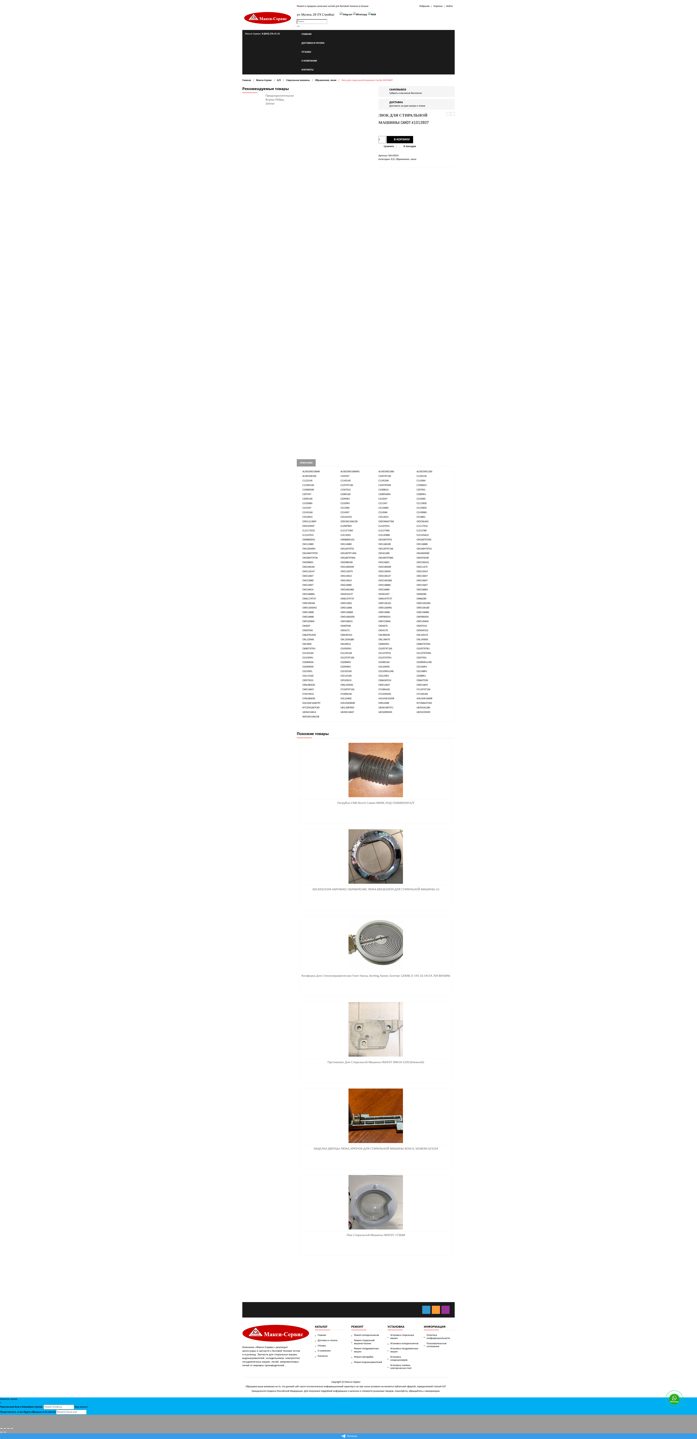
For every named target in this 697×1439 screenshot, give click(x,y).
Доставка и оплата (327, 1340)
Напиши (352, 1436)
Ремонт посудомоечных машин (366, 1350)
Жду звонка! (81, 1407)
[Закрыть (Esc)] (1, 1428)
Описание (306, 463)
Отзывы (322, 1345)
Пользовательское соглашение (437, 1345)
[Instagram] (445, 1310)
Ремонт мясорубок (364, 1357)
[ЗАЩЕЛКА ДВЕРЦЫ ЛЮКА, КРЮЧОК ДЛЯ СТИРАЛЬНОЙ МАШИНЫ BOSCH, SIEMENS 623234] (375, 1115)
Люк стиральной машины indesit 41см (453, 114)
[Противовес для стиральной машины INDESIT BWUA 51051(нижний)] (375, 1029)
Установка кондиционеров (398, 1358)
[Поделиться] (4, 1428)
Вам (17, 1407)
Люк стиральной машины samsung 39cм (448, 114)
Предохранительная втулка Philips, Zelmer (280, 99)
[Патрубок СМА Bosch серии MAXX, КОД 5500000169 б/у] (375, 770)
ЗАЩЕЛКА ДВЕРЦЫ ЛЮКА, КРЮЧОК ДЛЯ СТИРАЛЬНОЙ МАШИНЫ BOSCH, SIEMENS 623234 (375, 1148)
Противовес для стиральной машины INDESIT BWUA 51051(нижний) (375, 1062)
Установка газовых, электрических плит (401, 1367)
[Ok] (436, 1310)
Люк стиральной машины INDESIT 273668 (376, 1235)
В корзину (402, 139)
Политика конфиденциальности (438, 1337)
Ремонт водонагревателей (368, 1362)
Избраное (424, 6)
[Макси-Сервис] (267, 18)
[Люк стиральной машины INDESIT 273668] (375, 1202)
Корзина (438, 6)
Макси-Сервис (264, 80)
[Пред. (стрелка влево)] (1, 1432)
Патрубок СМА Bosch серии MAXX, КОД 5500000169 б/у (375, 803)
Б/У (279, 80)
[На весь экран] (8, 1428)
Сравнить (389, 146)
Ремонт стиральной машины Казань (364, 1342)
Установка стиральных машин (402, 1337)
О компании (324, 1350)
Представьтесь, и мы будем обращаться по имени (28, 1412)
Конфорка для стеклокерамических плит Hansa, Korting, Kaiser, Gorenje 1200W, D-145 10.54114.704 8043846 (375, 976)
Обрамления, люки (325, 80)
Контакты (323, 1356)
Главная (246, 80)
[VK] (426, 1310)
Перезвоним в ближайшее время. (21, 1407)
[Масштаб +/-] (11, 1428)
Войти (449, 6)
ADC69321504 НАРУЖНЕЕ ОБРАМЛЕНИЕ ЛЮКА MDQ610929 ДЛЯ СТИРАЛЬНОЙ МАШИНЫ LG (375, 889)
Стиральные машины (298, 80)
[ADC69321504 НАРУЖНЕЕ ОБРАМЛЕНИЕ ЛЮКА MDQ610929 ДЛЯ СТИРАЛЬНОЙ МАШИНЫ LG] (375, 856)
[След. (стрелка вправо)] (4, 1432)
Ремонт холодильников (366, 1335)
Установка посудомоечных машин (404, 1350)
